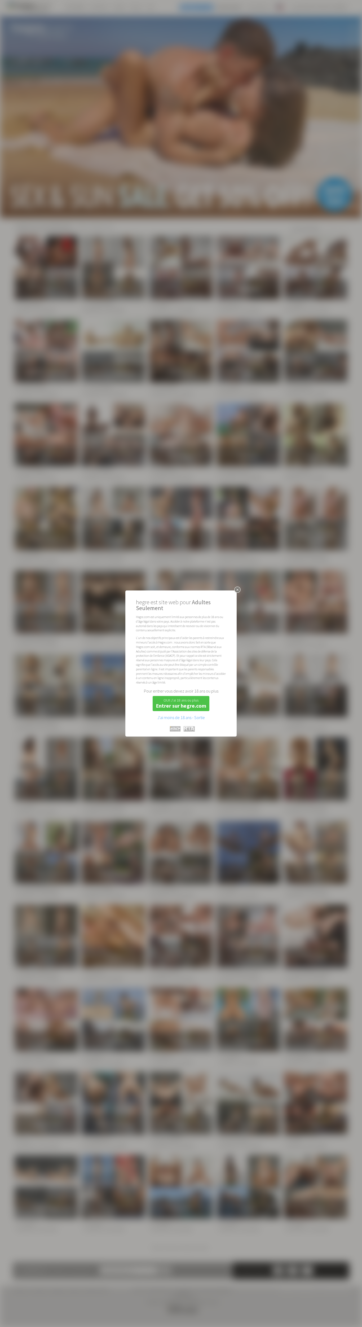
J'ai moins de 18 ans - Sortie (181, 717)
